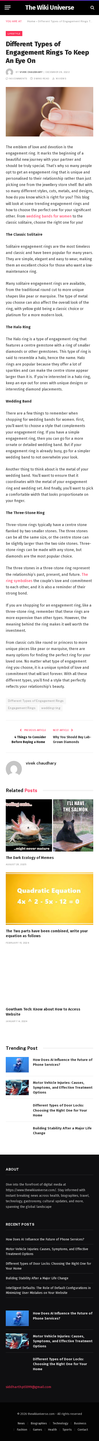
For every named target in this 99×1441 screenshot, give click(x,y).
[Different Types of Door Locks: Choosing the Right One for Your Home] (17, 1110)
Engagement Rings (21, 708)
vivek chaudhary (31, 72)
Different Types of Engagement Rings (36, 701)
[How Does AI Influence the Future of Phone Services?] (17, 1064)
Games (37, 1429)
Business (80, 1423)
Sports (67, 1429)
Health (52, 1429)
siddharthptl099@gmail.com (28, 1387)
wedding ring (50, 708)
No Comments (18, 78)
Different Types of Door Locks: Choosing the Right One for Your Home (60, 1110)
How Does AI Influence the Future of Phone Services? (45, 1239)
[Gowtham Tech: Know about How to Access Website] (49, 977)
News (21, 1423)
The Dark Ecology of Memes (30, 857)
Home (31, 21)
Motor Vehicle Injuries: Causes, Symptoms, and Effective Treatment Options (63, 1088)
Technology (60, 1423)
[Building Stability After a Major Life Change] (17, 1133)
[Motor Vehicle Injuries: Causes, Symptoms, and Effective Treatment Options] (17, 1087)
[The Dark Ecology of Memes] (49, 825)
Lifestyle (14, 33)
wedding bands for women (49, 216)
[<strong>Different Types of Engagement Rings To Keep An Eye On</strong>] (49, 111)
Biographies (39, 1423)
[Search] (92, 7)
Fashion (22, 1429)
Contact (83, 1429)
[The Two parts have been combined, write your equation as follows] (49, 898)
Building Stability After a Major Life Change (37, 1278)
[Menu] (8, 7)
